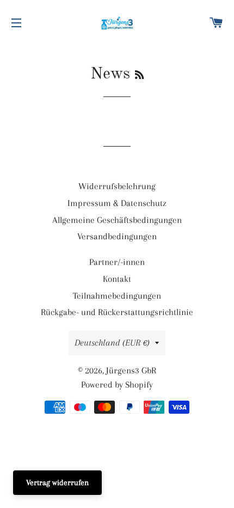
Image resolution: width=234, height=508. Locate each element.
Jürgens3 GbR (131, 370)
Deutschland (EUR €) (112, 342)
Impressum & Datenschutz (117, 203)
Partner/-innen (117, 262)
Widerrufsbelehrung (117, 186)
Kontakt (117, 279)
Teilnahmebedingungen (117, 296)
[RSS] (139, 76)
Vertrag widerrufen (57, 482)
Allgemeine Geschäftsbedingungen (117, 220)
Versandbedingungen (117, 236)
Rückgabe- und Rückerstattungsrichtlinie (117, 312)
